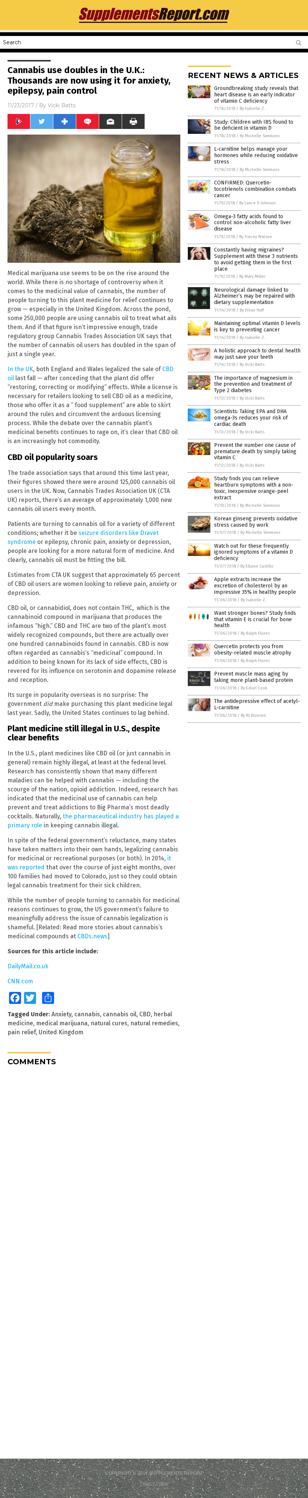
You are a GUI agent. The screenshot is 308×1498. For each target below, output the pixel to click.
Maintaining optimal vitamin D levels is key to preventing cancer (257, 326)
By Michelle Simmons (259, 135)
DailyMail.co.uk (28, 966)
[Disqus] (94, 1165)
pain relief (22, 1032)
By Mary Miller (252, 276)
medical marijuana (62, 1023)
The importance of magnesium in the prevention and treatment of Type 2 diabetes (253, 384)
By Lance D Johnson (257, 203)
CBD (145, 1014)
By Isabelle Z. (252, 108)
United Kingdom (61, 1032)
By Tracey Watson (255, 236)
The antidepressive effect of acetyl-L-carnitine (257, 704)
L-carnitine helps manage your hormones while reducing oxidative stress (256, 155)
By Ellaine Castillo (256, 566)
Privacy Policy (154, 1483)
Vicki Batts (61, 105)
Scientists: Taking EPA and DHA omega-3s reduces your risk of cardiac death (251, 417)
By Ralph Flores (255, 633)
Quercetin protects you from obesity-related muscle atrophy (252, 649)
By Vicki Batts (252, 364)
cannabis (87, 1014)
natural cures (109, 1023)
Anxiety (61, 1014)
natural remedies (154, 1023)
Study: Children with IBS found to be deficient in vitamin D (253, 125)
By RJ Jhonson (253, 715)
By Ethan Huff (252, 310)
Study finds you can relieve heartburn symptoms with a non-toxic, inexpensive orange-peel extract (253, 487)
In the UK (20, 369)
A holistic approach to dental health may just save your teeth (257, 354)
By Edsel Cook (254, 688)
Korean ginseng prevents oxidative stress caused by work (255, 521)
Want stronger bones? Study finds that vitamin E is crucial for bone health (255, 619)
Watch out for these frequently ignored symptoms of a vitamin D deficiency (253, 552)
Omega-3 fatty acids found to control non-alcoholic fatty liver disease (252, 222)
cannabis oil (119, 1014)
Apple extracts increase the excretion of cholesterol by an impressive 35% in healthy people (255, 585)
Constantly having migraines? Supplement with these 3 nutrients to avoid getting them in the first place (256, 259)
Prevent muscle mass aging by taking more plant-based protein (253, 677)
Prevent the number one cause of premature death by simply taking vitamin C (255, 451)
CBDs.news (92, 936)
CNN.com (20, 981)
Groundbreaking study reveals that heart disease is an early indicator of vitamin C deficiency (256, 94)
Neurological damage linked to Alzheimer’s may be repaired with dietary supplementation (254, 296)
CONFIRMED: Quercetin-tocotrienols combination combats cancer (255, 189)
